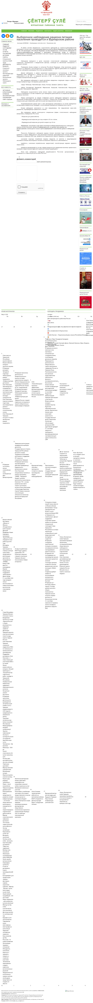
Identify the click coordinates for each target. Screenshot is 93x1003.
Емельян (77, 343)
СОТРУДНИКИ (7, 48)
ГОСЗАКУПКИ (7, 53)
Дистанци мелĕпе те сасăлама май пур (8, 914)
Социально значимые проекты (6, 70)
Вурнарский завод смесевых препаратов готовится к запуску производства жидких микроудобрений (37, 471)
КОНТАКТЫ (48, 31)
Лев (48, 345)
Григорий (61, 343)
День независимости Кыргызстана (57, 331)
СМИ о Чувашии (7, 99)
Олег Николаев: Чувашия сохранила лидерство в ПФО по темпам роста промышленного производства (8, 647)
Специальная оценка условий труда (7, 61)
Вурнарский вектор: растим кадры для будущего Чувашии (51, 795)
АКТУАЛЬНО (6, 90)
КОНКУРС (6, 66)
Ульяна (62, 345)
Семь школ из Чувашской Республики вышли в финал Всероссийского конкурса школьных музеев (8, 361)
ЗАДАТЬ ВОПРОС (58, 31)
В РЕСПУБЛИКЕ (7, 92)
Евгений (71, 343)
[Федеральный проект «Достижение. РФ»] (86, 258)
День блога (50, 322)
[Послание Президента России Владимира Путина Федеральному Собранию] (86, 121)
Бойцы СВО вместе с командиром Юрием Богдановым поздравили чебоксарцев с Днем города (7, 570)
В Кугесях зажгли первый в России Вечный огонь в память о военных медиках (65, 569)
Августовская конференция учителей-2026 (49, 800)
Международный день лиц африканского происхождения (64, 327)
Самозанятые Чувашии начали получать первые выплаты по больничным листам (51, 595)
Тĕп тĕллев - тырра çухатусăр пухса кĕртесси (7, 824)
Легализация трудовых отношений (6, 945)
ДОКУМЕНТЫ (7, 64)
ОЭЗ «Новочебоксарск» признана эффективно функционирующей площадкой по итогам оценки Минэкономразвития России (38, 389)
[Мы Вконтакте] (3, 36)
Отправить (21, 192)
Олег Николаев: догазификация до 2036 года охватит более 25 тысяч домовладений (65, 560)
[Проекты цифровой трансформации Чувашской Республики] (86, 188)
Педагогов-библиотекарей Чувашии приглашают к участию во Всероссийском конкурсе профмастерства (51, 399)
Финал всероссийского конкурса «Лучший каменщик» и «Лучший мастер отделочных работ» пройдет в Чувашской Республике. (8, 673)
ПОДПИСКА (39, 31)
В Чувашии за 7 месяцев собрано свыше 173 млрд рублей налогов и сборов (50, 586)
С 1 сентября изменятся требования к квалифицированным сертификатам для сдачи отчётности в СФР (51, 434)
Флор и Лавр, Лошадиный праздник (57, 339)
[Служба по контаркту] (86, 280)
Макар (52, 345)
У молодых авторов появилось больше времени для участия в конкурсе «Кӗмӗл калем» (51, 566)
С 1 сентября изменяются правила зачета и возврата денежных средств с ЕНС (51, 604)
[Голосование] (86, 218)
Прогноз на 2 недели (19, 23)
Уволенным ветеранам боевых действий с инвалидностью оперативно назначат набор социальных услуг (22, 782)
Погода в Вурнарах (12, 21)
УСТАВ (5, 50)
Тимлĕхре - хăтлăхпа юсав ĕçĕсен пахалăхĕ (7, 720)
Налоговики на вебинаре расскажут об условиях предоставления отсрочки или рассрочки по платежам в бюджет (22, 795)
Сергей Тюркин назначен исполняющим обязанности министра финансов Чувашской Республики (22, 494)
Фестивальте (6, 724)
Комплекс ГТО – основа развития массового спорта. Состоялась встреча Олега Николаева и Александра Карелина (22, 485)
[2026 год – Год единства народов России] (86, 47)
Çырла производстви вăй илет (8, 872)
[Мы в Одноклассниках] (7, 36)
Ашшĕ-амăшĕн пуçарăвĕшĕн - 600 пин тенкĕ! (8, 895)
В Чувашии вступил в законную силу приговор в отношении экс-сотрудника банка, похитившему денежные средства (51, 353)
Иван (81, 343)
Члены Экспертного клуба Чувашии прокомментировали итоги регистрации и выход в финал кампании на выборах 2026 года (66, 798)
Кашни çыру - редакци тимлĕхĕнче (6, 780)
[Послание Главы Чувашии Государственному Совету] (86, 141)
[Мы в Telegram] (11, 36)
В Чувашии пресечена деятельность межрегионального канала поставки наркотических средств (21, 376)
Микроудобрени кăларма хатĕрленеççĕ (7, 727)
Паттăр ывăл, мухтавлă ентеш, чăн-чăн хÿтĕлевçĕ (8, 760)
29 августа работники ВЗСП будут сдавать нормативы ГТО (21, 550)
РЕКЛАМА (31, 31)
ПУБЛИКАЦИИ (7, 97)
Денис (67, 343)
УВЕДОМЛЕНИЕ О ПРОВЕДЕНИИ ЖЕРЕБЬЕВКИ (78, 472)
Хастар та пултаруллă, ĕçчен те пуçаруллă (8, 736)
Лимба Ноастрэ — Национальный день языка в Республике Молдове (67, 335)
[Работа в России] (86, 202)
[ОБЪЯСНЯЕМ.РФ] (86, 241)
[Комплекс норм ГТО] (86, 157)
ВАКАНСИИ (68, 31)
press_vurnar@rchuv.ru (20, 1000)
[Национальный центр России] (86, 302)
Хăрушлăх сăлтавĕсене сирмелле (6, 932)
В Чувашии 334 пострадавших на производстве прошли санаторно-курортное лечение (51, 557)
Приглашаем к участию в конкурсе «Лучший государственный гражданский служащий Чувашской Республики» (51, 471)
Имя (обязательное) (44, 162)
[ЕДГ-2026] (86, 65)
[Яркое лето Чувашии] (86, 81)
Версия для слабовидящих (84, 24)
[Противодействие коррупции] (86, 171)
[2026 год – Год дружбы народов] (86, 98)
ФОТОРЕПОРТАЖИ (8, 96)
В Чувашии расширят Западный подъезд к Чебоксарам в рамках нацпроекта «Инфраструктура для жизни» (8, 375)
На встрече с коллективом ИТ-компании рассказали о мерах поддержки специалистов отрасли (65, 389)
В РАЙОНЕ (6, 94)
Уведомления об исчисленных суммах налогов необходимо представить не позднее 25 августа (8, 978)
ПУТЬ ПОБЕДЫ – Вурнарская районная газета (46, 23)
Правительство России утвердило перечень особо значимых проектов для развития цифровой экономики (65, 484)
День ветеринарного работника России (58, 318)
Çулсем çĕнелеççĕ (8, 903)
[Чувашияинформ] (86, 231)
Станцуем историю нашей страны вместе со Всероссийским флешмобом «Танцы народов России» (51, 505)
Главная (24, 31)
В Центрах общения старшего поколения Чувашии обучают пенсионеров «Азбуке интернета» (21, 558)
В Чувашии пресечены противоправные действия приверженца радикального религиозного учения (22, 465)
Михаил (57, 345)
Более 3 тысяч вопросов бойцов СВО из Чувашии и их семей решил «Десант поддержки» (51, 515)
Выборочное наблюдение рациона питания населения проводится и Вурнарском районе (45, 38)
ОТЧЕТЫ (5, 52)
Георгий (56, 343)
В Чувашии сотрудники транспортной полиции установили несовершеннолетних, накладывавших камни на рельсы (51, 546)
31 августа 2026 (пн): (53, 316)
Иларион (86, 343)
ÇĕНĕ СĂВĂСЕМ (7, 857)
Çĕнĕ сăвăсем (7, 925)
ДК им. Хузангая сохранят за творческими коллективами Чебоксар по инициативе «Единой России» (66, 457)
